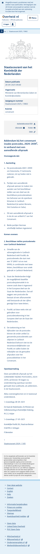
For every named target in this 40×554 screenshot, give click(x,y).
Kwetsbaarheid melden (16, 516)
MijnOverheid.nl (13, 536)
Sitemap (10, 513)
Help (9, 494)
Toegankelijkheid (14, 510)
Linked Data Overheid (16, 526)
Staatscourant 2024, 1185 (15, 443)
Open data (11, 523)
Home (4, 31)
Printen (30, 128)
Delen (31, 132)
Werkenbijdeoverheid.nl (17, 545)
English (10, 491)
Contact (10, 488)
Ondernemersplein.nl (16, 542)
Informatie (18, 128)
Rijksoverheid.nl (13, 539)
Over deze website (14, 485)
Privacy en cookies (14, 507)
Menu (34, 18)
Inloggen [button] (6, 24)
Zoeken (10, 497)
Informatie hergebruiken (17, 504)
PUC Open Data (13, 529)
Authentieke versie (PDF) (25, 124)
